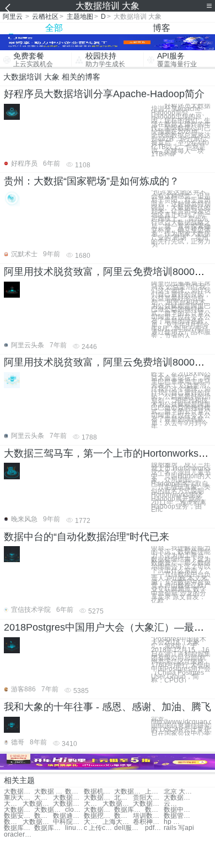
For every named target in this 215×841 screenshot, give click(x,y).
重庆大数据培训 (19, 798)
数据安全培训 (19, 816)
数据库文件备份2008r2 (19, 828)
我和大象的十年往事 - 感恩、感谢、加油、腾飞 (107, 706)
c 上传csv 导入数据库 (99, 828)
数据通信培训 (68, 816)
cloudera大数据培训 (74, 810)
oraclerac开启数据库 (19, 835)
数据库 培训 (154, 810)
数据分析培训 (123, 816)
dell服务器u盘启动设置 (129, 828)
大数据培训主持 (179, 798)
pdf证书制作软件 (154, 828)
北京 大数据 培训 (179, 792)
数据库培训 (129, 810)
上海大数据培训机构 (118, 822)
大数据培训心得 (43, 798)
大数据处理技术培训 (93, 822)
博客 (161, 28)
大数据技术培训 (99, 810)
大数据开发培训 (99, 798)
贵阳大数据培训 (148, 798)
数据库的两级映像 (49, 828)
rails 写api (179, 828)
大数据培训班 (93, 804)
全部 (54, 28)
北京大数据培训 (123, 798)
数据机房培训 (99, 792)
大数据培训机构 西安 (38, 822)
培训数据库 (148, 816)
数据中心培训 (179, 810)
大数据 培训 (49, 792)
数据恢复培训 (43, 816)
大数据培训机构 (118, 804)
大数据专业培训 (148, 804)
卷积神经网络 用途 (148, 822)
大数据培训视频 (68, 798)
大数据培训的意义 (19, 810)
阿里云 (13, 16)
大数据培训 (19, 792)
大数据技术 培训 (38, 804)
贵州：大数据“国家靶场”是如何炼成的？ (91, 181)
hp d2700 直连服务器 (173, 822)
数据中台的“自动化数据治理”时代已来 (86, 536)
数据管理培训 (179, 816)
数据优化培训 (74, 792)
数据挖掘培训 (99, 816)
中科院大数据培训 (68, 822)
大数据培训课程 (49, 810)
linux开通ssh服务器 (74, 828)
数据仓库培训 (13, 822)
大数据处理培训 (68, 804)
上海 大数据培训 (154, 792)
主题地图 (80, 16)
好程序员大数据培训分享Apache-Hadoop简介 (104, 93)
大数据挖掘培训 (13, 804)
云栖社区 (45, 16)
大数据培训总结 (129, 792)
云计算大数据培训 (173, 804)
